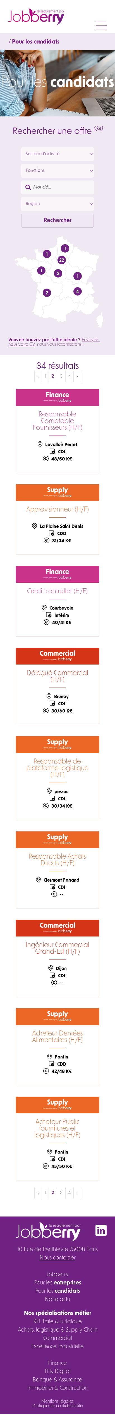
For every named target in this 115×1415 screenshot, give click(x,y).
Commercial (57, 1338)
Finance (57, 1363)
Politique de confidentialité (57, 1406)
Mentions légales (57, 1401)
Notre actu (57, 1299)
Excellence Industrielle (57, 1347)
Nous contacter (58, 1258)
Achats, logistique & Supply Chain (57, 1330)
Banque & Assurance (57, 1380)
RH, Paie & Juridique (57, 1322)
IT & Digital (58, 1372)
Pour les (57, 1283)
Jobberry (58, 1274)
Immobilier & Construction (57, 1388)
